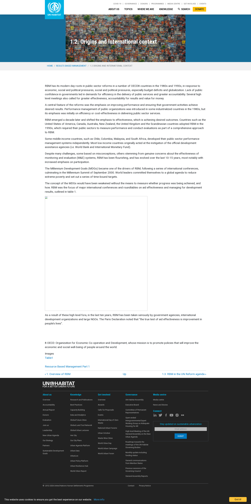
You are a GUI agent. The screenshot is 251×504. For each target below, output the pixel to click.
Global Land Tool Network (81, 425)
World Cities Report (78, 471)
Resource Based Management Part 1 (67, 366)
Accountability (49, 405)
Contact (131, 486)
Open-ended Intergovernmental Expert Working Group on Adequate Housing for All (137, 422)
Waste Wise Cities (105, 438)
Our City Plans (76, 440)
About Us (114, 9)
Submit (181, 436)
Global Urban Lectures (79, 430)
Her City (73, 435)
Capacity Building (77, 410)
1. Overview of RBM (57, 374)
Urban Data (74, 451)
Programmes (157, 4)
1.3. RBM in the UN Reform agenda (184, 374)
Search (185, 9)
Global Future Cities (78, 420)
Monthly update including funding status (136, 453)
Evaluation (47, 420)
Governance (131, 4)
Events (203, 4)
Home (50, 66)
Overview (46, 400)
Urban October (104, 433)
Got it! (238, 499)
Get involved (190, 4)
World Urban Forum (106, 453)
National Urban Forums (107, 428)
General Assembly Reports (137, 476)
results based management (71, 66)
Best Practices (76, 405)
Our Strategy (48, 440)
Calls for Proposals (106, 410)
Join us (46, 425)
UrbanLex (74, 456)
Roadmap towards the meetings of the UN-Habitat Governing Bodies (137, 444)
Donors (144, 4)
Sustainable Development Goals (53, 452)
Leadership (47, 430)
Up (124, 374)
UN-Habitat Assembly (135, 400)
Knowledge (166, 9)
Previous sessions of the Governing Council (136, 469)
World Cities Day (104, 443)
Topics (128, 9)
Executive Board (132, 405)
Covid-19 (117, 4)
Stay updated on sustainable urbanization (181, 424)
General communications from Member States (136, 461)
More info (99, 499)
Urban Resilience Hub (79, 466)
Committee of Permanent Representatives (136, 411)
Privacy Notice (145, 486)
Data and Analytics (78, 415)
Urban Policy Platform (79, 461)
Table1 (49, 357)
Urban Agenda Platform (80, 445)
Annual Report (49, 410)
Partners (46, 445)
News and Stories (160, 405)
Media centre (173, 4)
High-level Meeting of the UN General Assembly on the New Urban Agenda (138, 434)
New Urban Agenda (51, 435)
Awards (101, 405)
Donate (199, 9)
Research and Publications (81, 400)
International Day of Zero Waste (108, 421)
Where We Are (146, 9)
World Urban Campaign (107, 448)
